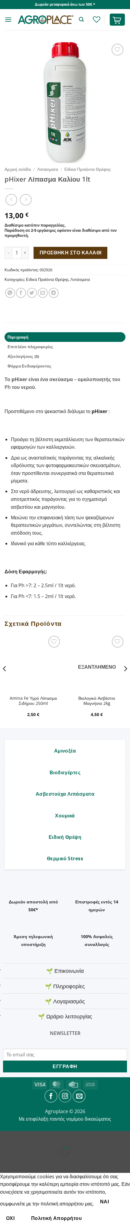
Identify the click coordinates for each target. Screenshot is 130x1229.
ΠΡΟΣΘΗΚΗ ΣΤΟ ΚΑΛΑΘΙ (71, 252)
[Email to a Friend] (43, 293)
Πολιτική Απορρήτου (56, 1218)
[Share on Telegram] (54, 293)
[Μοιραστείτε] (41, 1137)
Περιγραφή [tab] (18, 337)
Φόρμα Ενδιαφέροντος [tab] (30, 366)
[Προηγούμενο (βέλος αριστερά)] (6, 1162)
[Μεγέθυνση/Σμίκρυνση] (6, 1137)
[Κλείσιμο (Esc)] (59, 1137)
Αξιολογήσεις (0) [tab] (23, 356)
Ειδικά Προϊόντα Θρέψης (87, 169)
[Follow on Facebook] (50, 1096)
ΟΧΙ (10, 1218)
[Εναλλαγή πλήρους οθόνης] (24, 1137)
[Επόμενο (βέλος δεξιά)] (24, 1162)
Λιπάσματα (47, 169)
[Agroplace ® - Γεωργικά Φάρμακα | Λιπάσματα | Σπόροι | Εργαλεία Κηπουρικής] (45, 19)
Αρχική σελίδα (18, 169)
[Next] (125, 681)
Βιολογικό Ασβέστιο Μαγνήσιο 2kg (96, 701)
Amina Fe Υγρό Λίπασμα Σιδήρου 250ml (33, 701)
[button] (8, 19)
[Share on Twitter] (32, 293)
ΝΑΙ (104, 1201)
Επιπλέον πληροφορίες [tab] (31, 346)
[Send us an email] (79, 1096)
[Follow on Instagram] (65, 1096)
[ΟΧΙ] (98, 1218)
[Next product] (11, 200)
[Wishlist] (96, 19)
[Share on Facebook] (21, 293)
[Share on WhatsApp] (10, 293)
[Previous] (4, 681)
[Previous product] (26, 200)
